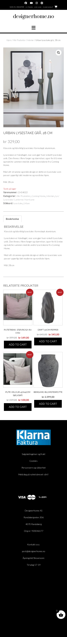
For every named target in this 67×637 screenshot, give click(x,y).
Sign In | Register (17, 7)
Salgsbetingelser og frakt (33, 454)
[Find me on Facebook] (26, 3)
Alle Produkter (19, 40)
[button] (33, 28)
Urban (27, 203)
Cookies (33, 460)
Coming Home (38, 196)
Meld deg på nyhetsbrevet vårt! (33, 474)
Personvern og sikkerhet (33, 467)
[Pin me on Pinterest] (42, 3)
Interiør (30, 40)
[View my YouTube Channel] (31, 3)
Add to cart (18, 344)
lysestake (18, 203)
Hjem (9, 40)
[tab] (12, 219)
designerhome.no (33, 16)
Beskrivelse (12, 218)
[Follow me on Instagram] (37, 3)
